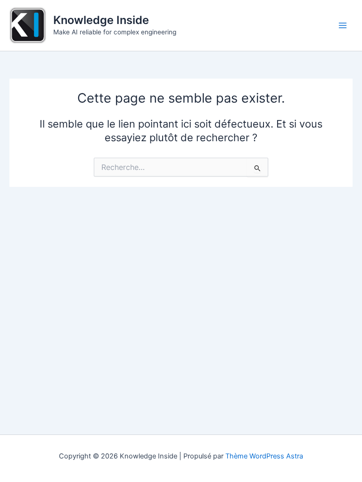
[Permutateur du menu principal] (343, 25)
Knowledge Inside (101, 20)
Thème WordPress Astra (264, 456)
